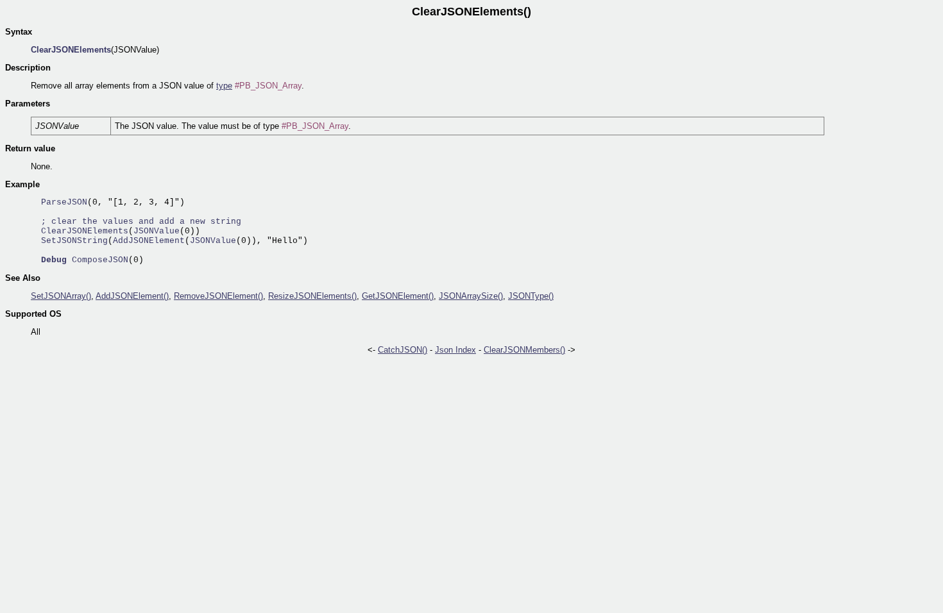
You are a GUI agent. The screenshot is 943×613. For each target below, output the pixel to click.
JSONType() (531, 296)
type (224, 85)
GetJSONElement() (398, 296)
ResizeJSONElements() (312, 296)
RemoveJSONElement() (218, 296)
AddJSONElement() (132, 296)
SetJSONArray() (61, 296)
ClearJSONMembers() (524, 350)
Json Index (455, 350)
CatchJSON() (402, 350)
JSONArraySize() (471, 296)
